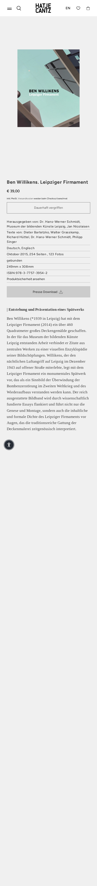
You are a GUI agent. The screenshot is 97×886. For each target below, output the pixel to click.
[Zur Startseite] (43, 8)
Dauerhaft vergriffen (48, 208)
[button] (9, 444)
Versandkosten (25, 198)
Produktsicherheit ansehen (26, 279)
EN (68, 8)
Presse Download (45, 292)
